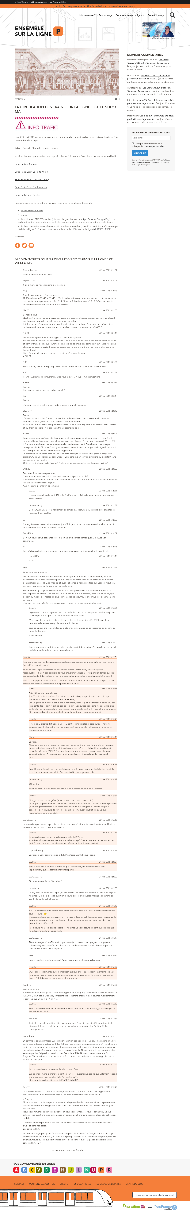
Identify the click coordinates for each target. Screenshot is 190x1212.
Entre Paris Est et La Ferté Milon (31, 171)
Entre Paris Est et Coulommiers (31, 187)
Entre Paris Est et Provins (27, 195)
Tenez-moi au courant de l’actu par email (155, 1195)
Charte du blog (135, 1184)
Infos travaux (86, 15)
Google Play (103, 219)
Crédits (64, 1184)
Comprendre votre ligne (129, 15)
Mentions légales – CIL (42, 1184)
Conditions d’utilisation (160, 162)
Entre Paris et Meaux (25, 164)
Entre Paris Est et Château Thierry (32, 179)
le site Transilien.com (32, 210)
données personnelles (154, 146)
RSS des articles (82, 1184)
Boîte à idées (155, 15)
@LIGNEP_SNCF (101, 229)
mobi (24, 214)
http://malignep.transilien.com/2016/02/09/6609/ (53, 1080)
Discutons (104, 15)
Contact (19, 1184)
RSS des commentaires (108, 1184)
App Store (88, 219)
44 (116, 99)
